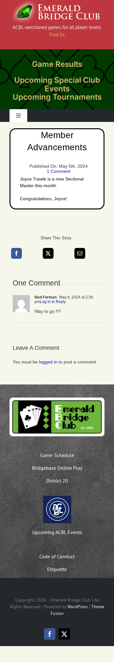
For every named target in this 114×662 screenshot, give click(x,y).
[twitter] (64, 634)
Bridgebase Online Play (57, 468)
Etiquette (57, 569)
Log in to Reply (53, 301)
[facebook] (49, 634)
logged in (48, 361)
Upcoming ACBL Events (57, 532)
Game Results (57, 64)
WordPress (77, 606)
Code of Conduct (57, 556)
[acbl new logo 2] (57, 498)
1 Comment (58, 171)
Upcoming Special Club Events (57, 84)
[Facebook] (16, 253)
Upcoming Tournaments (57, 97)
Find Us (57, 35)
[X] (48, 253)
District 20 (57, 480)
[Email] (80, 253)
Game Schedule (57, 455)
